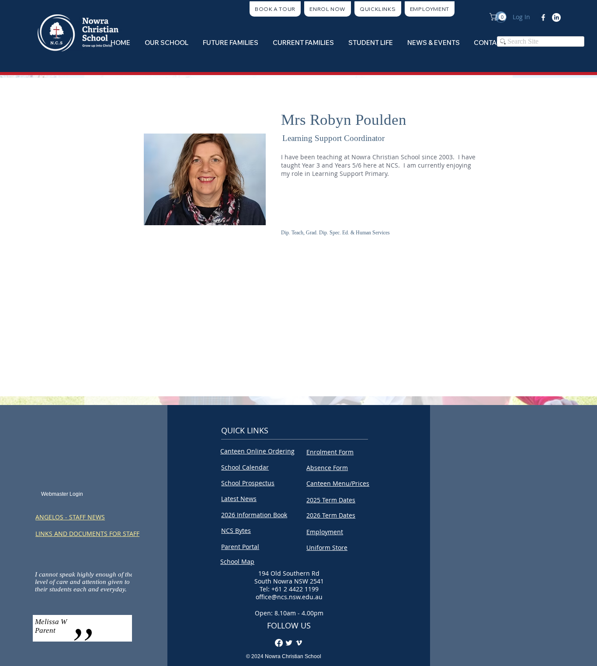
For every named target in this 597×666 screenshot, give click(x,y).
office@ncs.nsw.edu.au (289, 597)
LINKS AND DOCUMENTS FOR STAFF (87, 533)
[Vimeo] (299, 643)
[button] (377, 9)
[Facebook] (543, 17)
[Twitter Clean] (289, 643)
